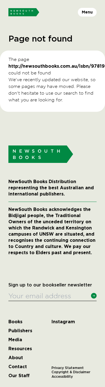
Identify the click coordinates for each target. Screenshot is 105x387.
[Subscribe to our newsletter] (94, 296)
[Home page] (23, 12)
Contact (17, 367)
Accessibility (62, 376)
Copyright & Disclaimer (71, 372)
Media (15, 340)
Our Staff (19, 376)
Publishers (20, 331)
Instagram (63, 322)
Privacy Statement (68, 368)
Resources (20, 349)
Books (15, 322)
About (15, 358)
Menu (87, 12)
